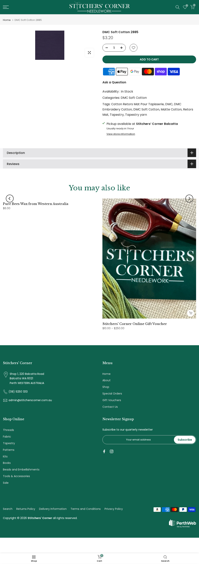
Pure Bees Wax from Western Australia (35, 204)
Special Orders (112, 393)
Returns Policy (25, 509)
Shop (105, 387)
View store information (120, 134)
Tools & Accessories (16, 476)
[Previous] (10, 198)
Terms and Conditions (86, 509)
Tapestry (117, 114)
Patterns (8, 450)
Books (7, 463)
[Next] (189, 198)
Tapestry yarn (136, 114)
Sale (6, 483)
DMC (169, 104)
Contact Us (110, 407)
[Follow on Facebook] (104, 451)
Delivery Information (53, 509)
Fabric (7, 437)
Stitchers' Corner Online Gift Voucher (134, 324)
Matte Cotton (171, 109)
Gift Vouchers (111, 400)
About (106, 380)
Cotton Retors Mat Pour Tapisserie (137, 104)
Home (7, 20)
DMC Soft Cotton (134, 97)
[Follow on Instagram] (111, 451)
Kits (5, 456)
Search (7, 509)
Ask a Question (114, 82)
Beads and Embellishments (21, 469)
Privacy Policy (114, 509)
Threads (8, 430)
